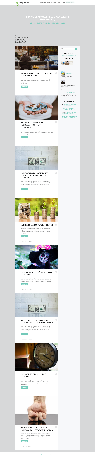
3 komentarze (24, 142)
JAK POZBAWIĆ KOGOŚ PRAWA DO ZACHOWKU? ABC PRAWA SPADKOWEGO (37, 321)
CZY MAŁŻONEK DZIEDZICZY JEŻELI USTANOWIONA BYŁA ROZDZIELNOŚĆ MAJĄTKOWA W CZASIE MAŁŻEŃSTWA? (69, 116)
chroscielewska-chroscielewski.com (69, 55)
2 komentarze (24, 241)
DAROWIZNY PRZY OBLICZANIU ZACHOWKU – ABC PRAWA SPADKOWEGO (33, 125)
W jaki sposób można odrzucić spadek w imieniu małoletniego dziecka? (71, 91)
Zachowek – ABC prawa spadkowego (37, 225)
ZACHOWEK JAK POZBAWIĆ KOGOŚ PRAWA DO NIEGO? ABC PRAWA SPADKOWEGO (34, 175)
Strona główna (43, 2)
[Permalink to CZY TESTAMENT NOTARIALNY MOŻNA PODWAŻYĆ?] (63, 73)
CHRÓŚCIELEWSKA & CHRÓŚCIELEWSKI (47, 454)
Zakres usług (53, 2)
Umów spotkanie (70, 2)
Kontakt (63, 2)
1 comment (23, 446)
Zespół (48, 2)
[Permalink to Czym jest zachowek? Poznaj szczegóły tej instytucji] (63, 82)
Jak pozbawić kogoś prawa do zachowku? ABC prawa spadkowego (37, 429)
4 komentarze (24, 91)
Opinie (59, 2)
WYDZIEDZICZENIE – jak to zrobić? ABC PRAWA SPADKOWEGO (37, 74)
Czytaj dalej (24, 86)
